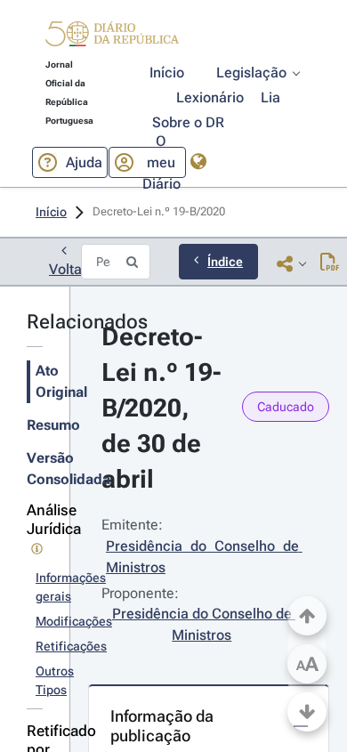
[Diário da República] (112, 37)
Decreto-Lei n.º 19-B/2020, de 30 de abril (161, 408)
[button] (112, 36)
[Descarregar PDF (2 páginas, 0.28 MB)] (329, 263)
